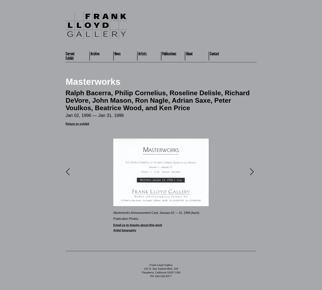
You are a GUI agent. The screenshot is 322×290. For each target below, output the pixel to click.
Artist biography (124, 230)
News (117, 53)
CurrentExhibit (70, 56)
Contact (214, 53)
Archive (95, 53)
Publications (169, 53)
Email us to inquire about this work (137, 225)
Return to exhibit (77, 123)
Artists (142, 53)
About (189, 53)
